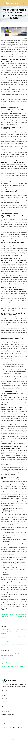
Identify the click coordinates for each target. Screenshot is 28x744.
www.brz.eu (7, 141)
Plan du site (14, 743)
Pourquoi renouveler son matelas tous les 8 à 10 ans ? (14, 629)
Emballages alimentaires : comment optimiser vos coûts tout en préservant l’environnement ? (7, 616)
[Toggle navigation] (23, 3)
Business (3, 24)
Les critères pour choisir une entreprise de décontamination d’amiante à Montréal (21, 615)
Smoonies (14, 739)
